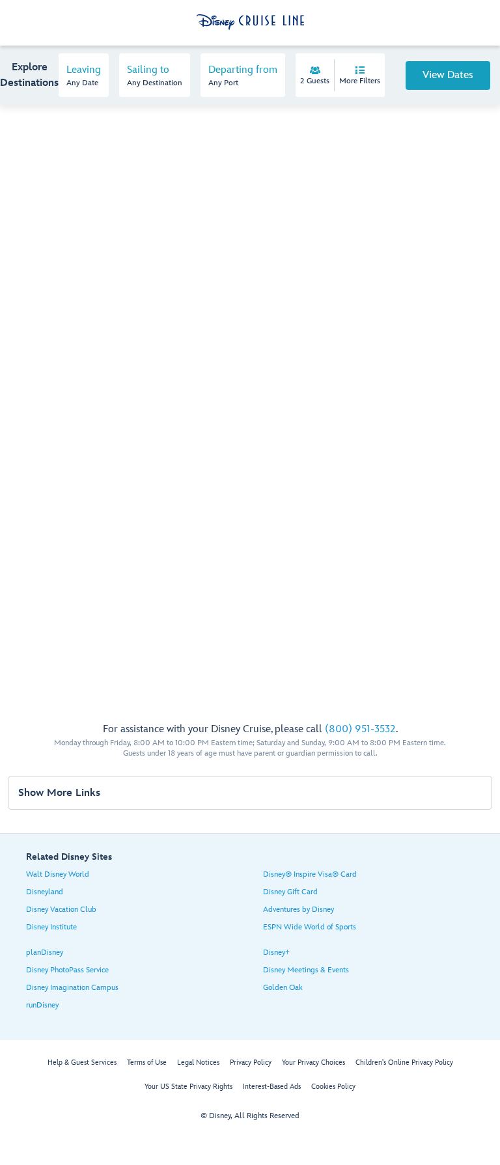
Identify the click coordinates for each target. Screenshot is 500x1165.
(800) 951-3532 (360, 729)
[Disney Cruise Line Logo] (250, 22)
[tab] (84, 75)
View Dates (448, 75)
